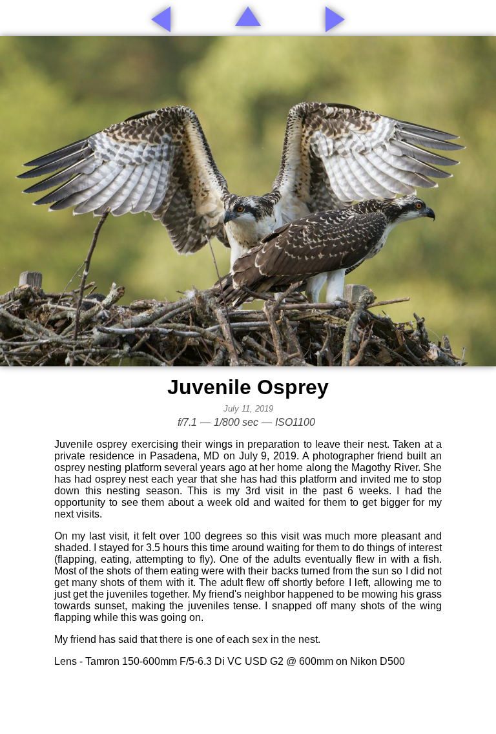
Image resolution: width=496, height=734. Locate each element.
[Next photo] (335, 19)
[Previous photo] (160, 19)
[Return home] (248, 16)
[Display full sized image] (248, 201)
